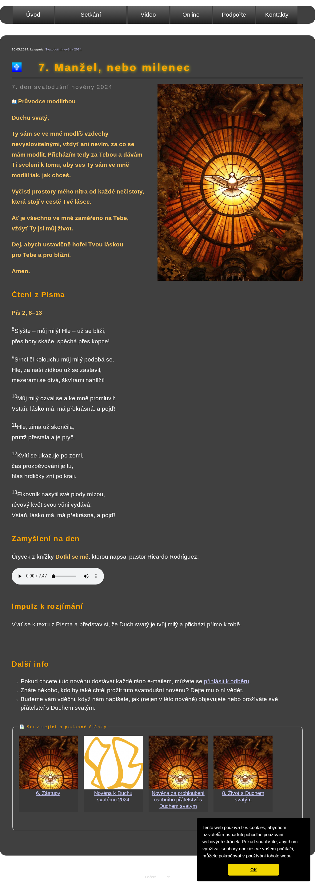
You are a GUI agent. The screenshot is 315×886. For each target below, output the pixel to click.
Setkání (91, 14)
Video (148, 14)
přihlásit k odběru (226, 681)
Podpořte (234, 14)
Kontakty (277, 14)
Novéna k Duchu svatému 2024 (113, 796)
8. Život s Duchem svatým (243, 796)
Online (191, 14)
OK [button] (253, 869)
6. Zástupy (48, 793)
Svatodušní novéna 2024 (63, 49)
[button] (295, 856)
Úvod (33, 14)
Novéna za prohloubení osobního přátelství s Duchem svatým (178, 799)
